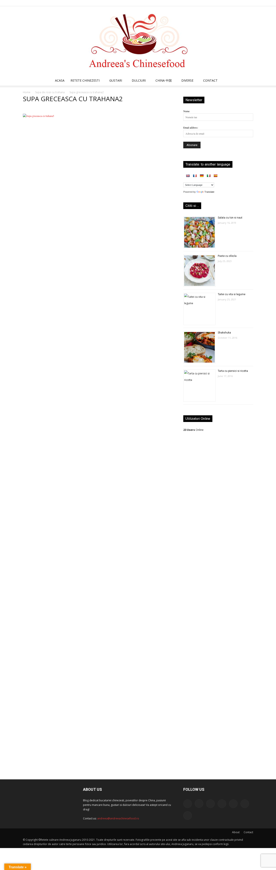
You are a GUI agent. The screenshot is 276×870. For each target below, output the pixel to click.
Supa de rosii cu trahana (50, 92)
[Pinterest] (228, 3)
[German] (202, 175)
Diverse (187, 80)
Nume (186, 111)
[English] (188, 175)
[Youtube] (250, 3)
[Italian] (208, 175)
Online (193, 430)
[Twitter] (235, 3)
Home (26, 92)
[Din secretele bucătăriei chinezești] (138, 40)
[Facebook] (207, 3)
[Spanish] (215, 175)
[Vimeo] (243, 3)
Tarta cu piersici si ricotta (233, 370)
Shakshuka (224, 332)
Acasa (59, 80)
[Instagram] (214, 3)
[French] (195, 175)
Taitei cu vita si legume (231, 294)
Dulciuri (139, 80)
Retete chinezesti (85, 80)
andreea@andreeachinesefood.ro (118, 818)
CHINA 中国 (163, 80)
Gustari (115, 80)
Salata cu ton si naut (230, 217)
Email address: (190, 127)
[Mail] (221, 3)
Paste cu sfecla (227, 255)
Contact (248, 832)
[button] (248, 81)
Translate (209, 192)
